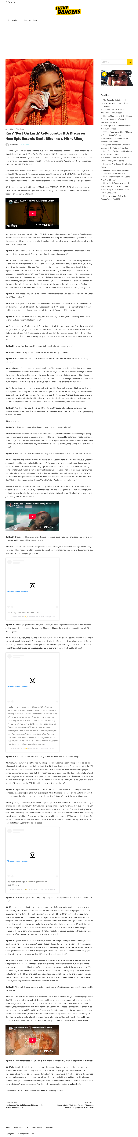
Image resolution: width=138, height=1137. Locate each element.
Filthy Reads (12, 20)
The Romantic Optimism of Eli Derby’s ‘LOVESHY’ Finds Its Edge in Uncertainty (114, 103)
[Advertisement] (69, 40)
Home (7, 1127)
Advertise (49, 1127)
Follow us (12, 2)
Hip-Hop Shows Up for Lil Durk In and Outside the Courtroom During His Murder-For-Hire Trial (116, 119)
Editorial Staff (24, 144)
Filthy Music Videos (29, 20)
